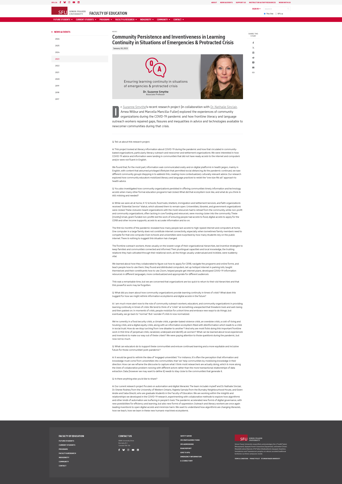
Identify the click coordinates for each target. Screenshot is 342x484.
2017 (57, 99)
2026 (57, 39)
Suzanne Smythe (134, 107)
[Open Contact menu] (183, 19)
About (214, 2)
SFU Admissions (187, 444)
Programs (105, 19)
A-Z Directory (186, 461)
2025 (57, 46)
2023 (57, 59)
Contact (177, 19)
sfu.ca (54, 2)
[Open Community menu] (169, 19)
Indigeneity (145, 19)
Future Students (61, 19)
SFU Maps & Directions (190, 440)
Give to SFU (185, 452)
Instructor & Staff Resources (262, 2)
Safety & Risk (186, 436)
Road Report (186, 448)
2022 (57, 66)
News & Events (226, 2)
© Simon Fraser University (270, 459)
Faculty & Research (124, 19)
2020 (57, 79)
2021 (57, 72)
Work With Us (285, 2)
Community (162, 19)
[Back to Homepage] (68, 11)
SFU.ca (280, 14)
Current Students (85, 19)
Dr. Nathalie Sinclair (223, 107)
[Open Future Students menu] (72, 19)
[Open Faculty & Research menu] (136, 19)
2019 (57, 86)
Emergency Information (191, 457)
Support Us (241, 2)
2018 (57, 92)
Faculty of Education (108, 13)
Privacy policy (255, 459)
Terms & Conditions (241, 459)
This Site (269, 14)
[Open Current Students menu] (96, 19)
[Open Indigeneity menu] (153, 19)
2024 (57, 52)
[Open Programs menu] (111, 19)
